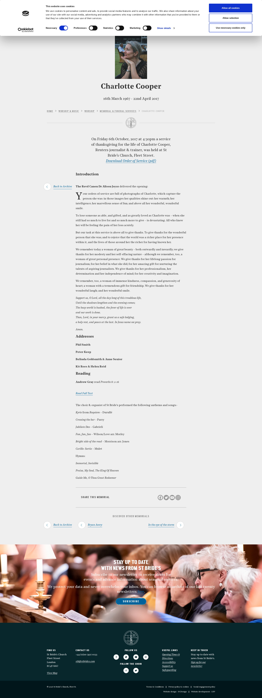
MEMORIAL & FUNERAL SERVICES (118, 111)
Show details (164, 28)
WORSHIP (89, 111)
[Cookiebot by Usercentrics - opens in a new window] (25, 30)
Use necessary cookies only (230, 28)
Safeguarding (169, 670)
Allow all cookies (231, 8)
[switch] (93, 28)
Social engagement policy (204, 687)
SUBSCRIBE (131, 601)
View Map (52, 673)
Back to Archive (62, 186)
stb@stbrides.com (85, 661)
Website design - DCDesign (175, 692)
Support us (167, 666)
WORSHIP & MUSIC (69, 111)
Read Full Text (84, 393)
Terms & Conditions (155, 687)
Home (50, 111)
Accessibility (169, 662)
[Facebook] (160, 497)
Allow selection (231, 18)
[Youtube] (172, 497)
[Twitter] (166, 497)
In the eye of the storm (161, 525)
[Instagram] (178, 497)
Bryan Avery (95, 525)
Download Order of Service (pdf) (131, 161)
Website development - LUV (203, 692)
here (141, 592)
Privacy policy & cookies (178, 687)
